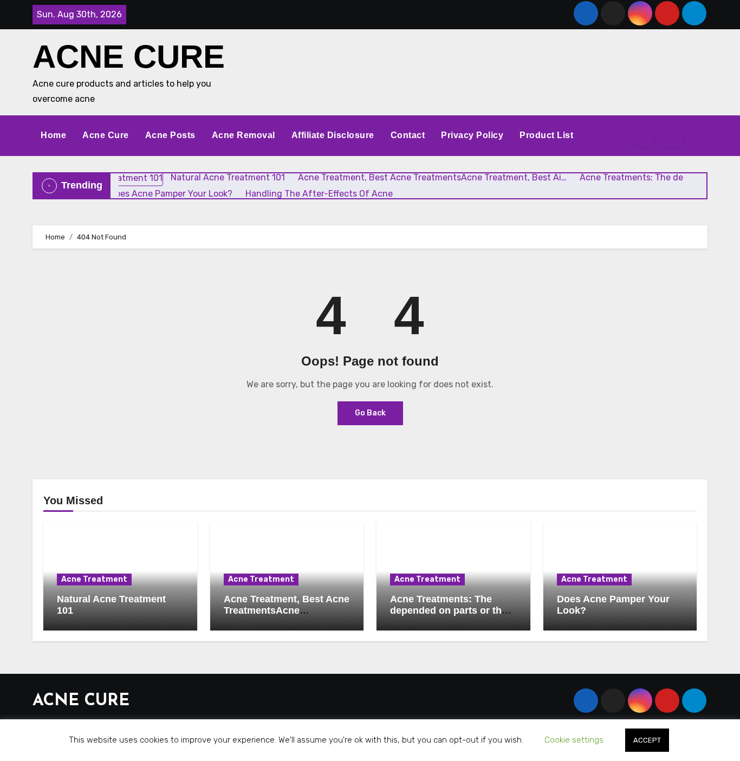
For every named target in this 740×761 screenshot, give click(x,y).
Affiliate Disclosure (332, 135)
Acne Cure (105, 135)
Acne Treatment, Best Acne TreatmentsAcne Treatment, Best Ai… (286, 611)
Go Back (370, 413)
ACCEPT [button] (647, 740)
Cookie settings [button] (573, 740)
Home (53, 135)
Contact (408, 135)
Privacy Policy (472, 135)
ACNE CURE (129, 56)
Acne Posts (170, 135)
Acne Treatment (94, 579)
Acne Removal (243, 135)
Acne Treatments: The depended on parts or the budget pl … (448, 611)
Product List (546, 135)
